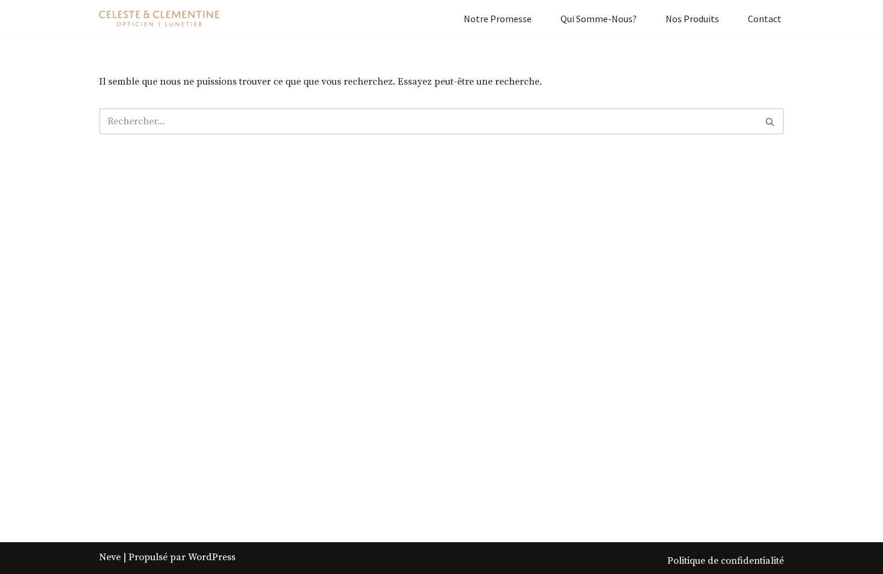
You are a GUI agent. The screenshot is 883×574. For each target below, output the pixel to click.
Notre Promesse (498, 19)
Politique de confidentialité (725, 561)
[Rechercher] (770, 121)
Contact (764, 19)
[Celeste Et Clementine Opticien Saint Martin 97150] (159, 19)
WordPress (211, 557)
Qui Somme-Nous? (598, 19)
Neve (110, 557)
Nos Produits (692, 19)
